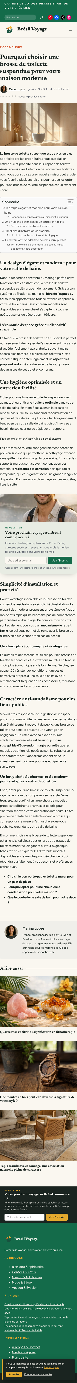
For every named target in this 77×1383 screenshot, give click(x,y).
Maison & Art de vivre (27, 1277)
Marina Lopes (17, 89)
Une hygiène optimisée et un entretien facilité (34, 221)
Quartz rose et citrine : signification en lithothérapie (37, 1032)
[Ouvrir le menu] (70, 29)
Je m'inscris (60, 560)
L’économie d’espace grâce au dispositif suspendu (39, 216)
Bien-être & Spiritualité (28, 1267)
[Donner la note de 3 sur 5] (9, 96)
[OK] (41, 17)
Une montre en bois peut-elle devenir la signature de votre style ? (37, 1099)
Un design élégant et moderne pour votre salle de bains (35, 210)
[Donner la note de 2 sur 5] (6, 96)
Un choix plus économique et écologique (34, 235)
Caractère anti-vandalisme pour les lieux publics (35, 240)
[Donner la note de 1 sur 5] (3, 96)
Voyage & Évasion (24, 1287)
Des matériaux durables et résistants (32, 226)
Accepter (14, 1374)
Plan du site (20, 1357)
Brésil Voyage (32, 29)
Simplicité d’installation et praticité (27, 231)
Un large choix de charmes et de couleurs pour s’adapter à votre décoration (37, 246)
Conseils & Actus (24, 1272)
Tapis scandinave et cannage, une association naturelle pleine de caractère (32, 1168)
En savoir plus (51, 1367)
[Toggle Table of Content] (68, 202)
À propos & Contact (26, 1347)
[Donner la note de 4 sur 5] (12, 96)
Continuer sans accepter (38, 1374)
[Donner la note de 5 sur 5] (15, 96)
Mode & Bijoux (11, 47)
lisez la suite (8, 484)
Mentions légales (24, 1352)
